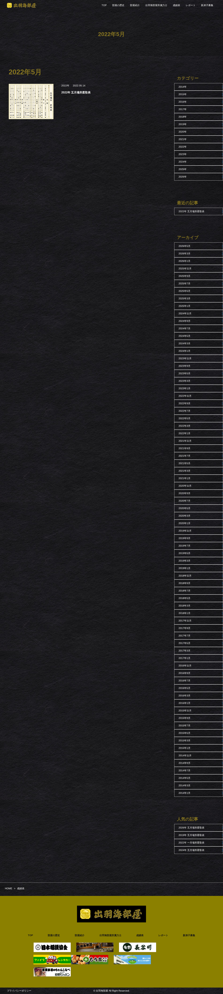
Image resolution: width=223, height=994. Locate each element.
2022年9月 (184, 403)
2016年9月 (184, 673)
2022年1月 (184, 433)
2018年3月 (184, 605)
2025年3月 (184, 298)
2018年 (183, 116)
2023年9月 (184, 365)
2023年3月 (184, 380)
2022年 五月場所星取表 (191, 211)
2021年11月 (185, 440)
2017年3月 (184, 650)
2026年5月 (184, 246)
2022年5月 (184, 418)
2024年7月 (184, 328)
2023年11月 (185, 358)
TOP (104, 5)
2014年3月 (184, 785)
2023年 (183, 154)
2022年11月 (185, 395)
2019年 (183, 124)
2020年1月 (184, 523)
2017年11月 (185, 620)
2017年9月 (184, 628)
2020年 (183, 131)
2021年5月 (184, 463)
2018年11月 (185, 575)
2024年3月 (184, 343)
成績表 (176, 5)
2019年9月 (184, 538)
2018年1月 (184, 613)
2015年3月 (184, 740)
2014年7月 (184, 770)
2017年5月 (184, 643)
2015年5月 (184, 733)
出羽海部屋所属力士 (156, 5)
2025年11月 (185, 268)
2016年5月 (184, 688)
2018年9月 (184, 583)
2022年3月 (184, 425)
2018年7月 (184, 590)
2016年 (183, 101)
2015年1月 (184, 748)
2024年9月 (184, 321)
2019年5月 (184, 553)
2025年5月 (184, 291)
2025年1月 (184, 306)
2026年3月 (184, 253)
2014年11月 (185, 755)
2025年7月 (184, 283)
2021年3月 (184, 470)
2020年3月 (184, 515)
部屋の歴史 (118, 5)
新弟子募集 (207, 5)
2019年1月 (184, 568)
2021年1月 (184, 478)
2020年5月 (184, 508)
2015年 (183, 94)
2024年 (183, 161)
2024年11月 (185, 313)
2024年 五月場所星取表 (191, 850)
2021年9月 (184, 448)
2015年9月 (184, 718)
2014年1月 (184, 793)
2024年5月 (184, 336)
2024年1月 (184, 351)
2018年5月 (184, 598)
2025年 (183, 169)
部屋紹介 (135, 5)
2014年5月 (184, 778)
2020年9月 (184, 493)
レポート (190, 5)
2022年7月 (184, 410)
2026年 (183, 176)
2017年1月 (184, 658)
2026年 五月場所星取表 (191, 827)
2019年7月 (184, 545)
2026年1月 (184, 261)
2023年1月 (184, 388)
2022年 (65, 85)
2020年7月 (184, 500)
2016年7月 (184, 680)
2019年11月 (185, 530)
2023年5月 (184, 373)
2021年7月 (184, 455)
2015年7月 (184, 725)
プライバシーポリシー (19, 990)
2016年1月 (184, 703)
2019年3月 (184, 560)
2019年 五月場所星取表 (191, 835)
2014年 (183, 86)
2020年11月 (185, 485)
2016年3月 (184, 695)
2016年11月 (185, 665)
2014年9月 (184, 763)
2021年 (183, 139)
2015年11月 (185, 710)
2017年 (183, 109)
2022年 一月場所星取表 (191, 842)
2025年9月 (184, 276)
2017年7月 (184, 635)
